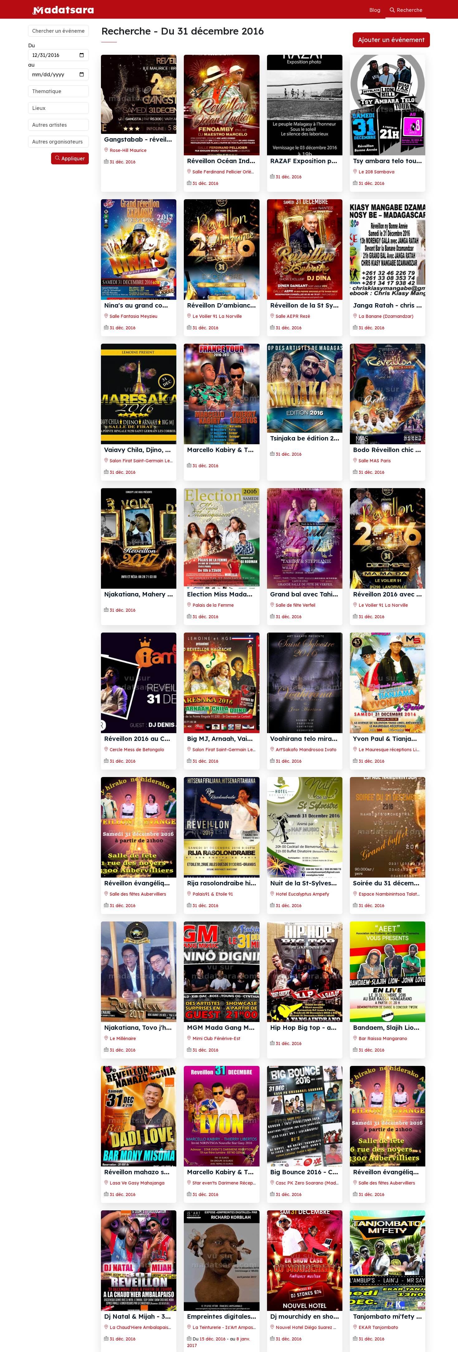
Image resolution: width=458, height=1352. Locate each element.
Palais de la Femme (212, 605)
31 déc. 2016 (123, 162)
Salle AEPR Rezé (292, 316)
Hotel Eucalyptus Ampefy (301, 894)
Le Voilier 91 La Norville (216, 316)
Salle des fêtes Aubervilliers (137, 894)
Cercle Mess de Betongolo (136, 749)
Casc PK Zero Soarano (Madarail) (310, 1183)
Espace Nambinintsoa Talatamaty (394, 894)
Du (31, 45)
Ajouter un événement (391, 40)
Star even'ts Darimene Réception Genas (233, 1183)
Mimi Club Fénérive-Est (215, 1038)
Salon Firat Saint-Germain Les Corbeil (148, 461)
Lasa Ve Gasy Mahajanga (136, 1183)
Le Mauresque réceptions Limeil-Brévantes (402, 749)
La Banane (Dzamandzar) (385, 316)
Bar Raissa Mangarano (382, 1038)
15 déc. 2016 (213, 1339)
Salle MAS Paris (374, 461)
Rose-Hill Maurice (127, 150)
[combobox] (58, 91)
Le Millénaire (122, 1038)
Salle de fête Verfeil (294, 605)
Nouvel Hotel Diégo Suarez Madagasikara (319, 1327)
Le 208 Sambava (375, 172)
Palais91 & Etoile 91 (212, 894)
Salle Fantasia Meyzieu (132, 316)
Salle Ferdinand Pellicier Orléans (225, 172)
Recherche (408, 10)
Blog (375, 10)
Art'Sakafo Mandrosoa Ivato (305, 749)
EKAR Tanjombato (377, 1327)
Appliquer (72, 158)
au (31, 65)
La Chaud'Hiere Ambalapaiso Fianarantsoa (154, 1327)
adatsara (69, 9)
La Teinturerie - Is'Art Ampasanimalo (230, 1327)
